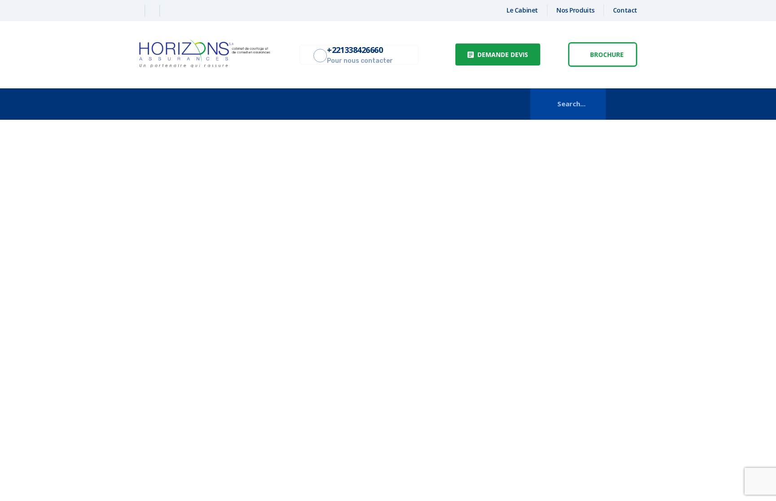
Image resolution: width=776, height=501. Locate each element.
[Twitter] (153, 11)
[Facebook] (138, 11)
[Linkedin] (168, 11)
